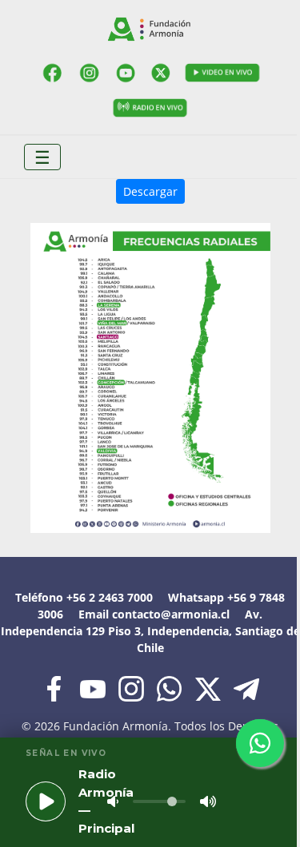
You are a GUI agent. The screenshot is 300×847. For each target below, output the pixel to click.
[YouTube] (126, 72)
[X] (209, 688)
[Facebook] (53, 72)
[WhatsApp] (171, 688)
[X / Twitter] (162, 72)
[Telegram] (246, 688)
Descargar (150, 191)
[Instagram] (89, 72)
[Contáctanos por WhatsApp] (260, 743)
